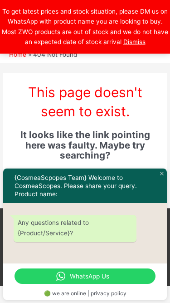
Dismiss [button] (134, 41)
